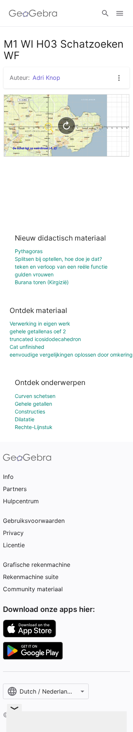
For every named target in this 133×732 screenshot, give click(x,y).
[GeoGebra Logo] (33, 13)
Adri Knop (46, 77)
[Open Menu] (119, 13)
